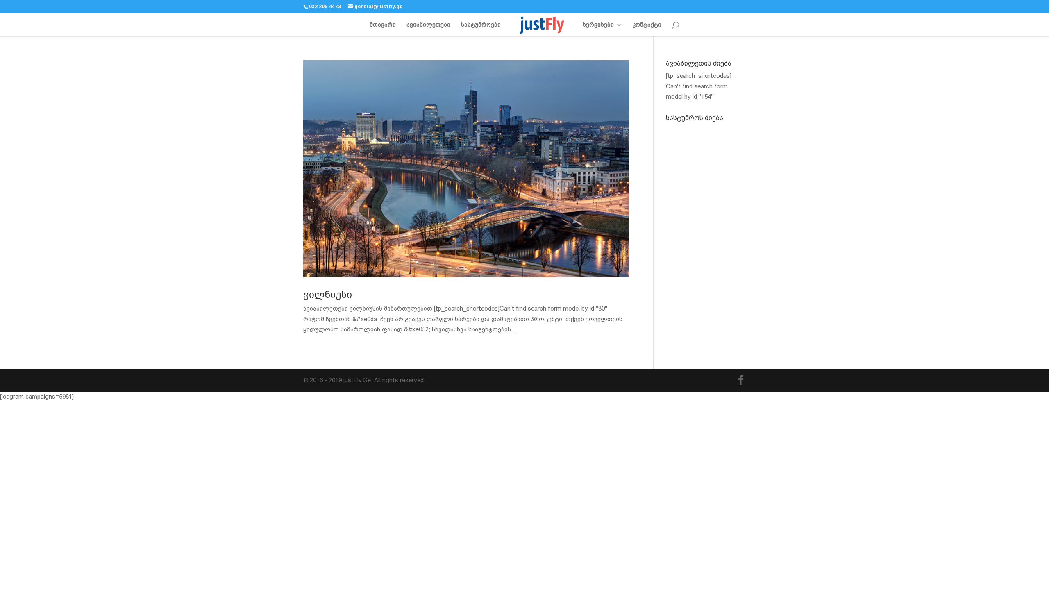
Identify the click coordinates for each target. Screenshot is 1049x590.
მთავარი (383, 25)
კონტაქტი (647, 25)
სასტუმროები (481, 25)
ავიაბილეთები (428, 25)
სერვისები (598, 25)
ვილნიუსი (327, 294)
